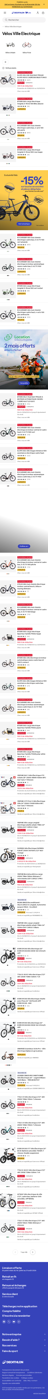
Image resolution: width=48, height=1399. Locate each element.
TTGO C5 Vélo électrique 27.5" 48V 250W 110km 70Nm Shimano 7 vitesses (31, 1223)
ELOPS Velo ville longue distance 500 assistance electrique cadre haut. (32, 452)
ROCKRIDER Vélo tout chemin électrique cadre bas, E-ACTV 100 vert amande (31, 240)
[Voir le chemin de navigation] (3, 26)
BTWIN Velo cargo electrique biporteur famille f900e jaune (29, 727)
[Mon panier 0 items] (43, 12)
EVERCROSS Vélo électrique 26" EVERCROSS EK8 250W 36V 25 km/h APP (31, 951)
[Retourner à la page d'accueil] (21, 12)
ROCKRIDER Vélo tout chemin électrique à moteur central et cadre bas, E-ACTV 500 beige (32, 609)
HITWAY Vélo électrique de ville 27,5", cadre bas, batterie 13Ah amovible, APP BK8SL (29, 1196)
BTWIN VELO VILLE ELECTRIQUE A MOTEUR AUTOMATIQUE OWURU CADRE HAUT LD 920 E (30, 399)
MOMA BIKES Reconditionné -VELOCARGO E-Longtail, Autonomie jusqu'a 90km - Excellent (31, 905)
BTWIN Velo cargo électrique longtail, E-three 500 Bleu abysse (30, 102)
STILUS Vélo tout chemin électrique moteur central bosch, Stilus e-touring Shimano (31, 586)
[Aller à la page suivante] (32, 1252)
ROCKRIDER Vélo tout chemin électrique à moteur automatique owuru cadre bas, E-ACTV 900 (30, 264)
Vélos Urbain (10, 53)
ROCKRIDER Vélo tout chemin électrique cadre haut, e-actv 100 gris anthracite (31, 312)
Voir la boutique (24, 224)
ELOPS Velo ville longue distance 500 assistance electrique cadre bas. (32, 682)
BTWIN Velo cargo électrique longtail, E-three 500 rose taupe (30, 151)
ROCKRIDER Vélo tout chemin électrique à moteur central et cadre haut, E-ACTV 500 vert (32, 430)
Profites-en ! (24, 546)
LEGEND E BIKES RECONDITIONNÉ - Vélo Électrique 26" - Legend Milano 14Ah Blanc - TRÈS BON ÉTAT (31, 1078)
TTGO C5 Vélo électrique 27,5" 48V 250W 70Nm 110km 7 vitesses (31, 1098)
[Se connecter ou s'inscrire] (37, 12)
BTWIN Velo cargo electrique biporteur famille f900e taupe (29, 633)
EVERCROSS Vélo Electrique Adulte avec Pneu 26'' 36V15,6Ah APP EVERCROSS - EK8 (31, 1001)
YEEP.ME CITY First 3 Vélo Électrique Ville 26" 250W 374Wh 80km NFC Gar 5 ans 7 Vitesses (31, 803)
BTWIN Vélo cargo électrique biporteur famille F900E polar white (31, 753)
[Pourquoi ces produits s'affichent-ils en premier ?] (3, 68)
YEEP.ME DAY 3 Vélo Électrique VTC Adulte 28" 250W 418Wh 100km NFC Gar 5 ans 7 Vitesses (31, 777)
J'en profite (24, 383)
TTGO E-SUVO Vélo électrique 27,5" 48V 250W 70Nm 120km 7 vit (31, 975)
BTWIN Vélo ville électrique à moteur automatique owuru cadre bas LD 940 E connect (32, 660)
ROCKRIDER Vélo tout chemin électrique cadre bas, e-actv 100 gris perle (30, 128)
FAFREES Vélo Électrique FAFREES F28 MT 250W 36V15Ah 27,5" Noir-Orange (30, 850)
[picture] (8, 79)
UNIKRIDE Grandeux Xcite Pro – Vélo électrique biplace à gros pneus (31, 1050)
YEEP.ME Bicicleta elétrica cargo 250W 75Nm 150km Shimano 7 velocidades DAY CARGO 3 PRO (30, 876)
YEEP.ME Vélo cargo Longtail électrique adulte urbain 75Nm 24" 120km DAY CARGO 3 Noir (31, 825)
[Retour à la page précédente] (15, 1252)
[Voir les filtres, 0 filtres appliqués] (5, 62)
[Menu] (5, 12)
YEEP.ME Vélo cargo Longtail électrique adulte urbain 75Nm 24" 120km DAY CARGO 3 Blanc (31, 925)
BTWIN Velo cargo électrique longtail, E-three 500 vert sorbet (30, 287)
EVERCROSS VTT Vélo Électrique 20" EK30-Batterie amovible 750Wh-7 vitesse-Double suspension (32, 1151)
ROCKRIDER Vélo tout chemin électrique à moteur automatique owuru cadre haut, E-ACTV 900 (30, 704)
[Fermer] (44, 4)
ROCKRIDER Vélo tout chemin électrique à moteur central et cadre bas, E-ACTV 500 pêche (32, 562)
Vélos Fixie (27, 53)
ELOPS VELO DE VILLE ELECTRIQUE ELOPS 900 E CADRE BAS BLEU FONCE (32, 76)
